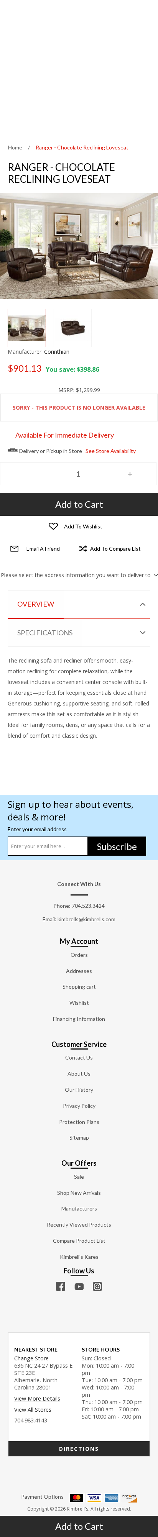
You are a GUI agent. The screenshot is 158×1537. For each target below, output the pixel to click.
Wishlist (79, 1002)
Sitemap (79, 1137)
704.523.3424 (88, 905)
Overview (35, 604)
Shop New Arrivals (79, 1192)
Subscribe (117, 846)
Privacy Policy (79, 1105)
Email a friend (43, 548)
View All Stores (32, 1409)
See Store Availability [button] (111, 451)
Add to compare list (115, 548)
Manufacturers (79, 1208)
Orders (79, 954)
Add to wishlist (83, 526)
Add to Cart (79, 1526)
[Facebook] (60, 1286)
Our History (79, 1089)
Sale (79, 1176)
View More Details (37, 1398)
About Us (79, 1073)
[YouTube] (79, 1286)
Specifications (44, 632)
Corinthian (56, 351)
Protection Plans (79, 1122)
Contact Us (79, 1057)
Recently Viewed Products (79, 1224)
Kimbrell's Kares (79, 1256)
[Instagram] (97, 1286)
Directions (79, 1448)
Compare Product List (79, 1240)
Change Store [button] (31, 1358)
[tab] (79, 604)
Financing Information (79, 1018)
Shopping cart (79, 986)
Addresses (79, 971)
